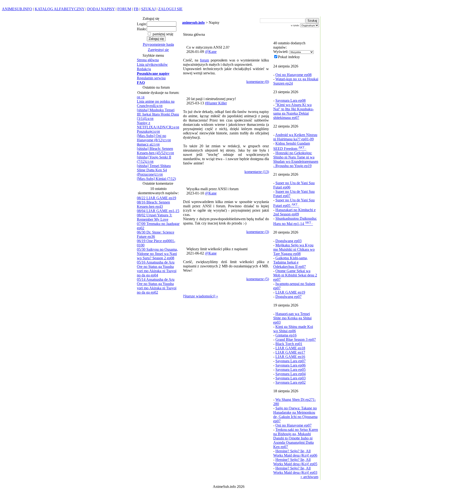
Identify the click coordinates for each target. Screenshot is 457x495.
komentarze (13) (256, 172)
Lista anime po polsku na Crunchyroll (155, 102)
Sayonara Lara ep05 (290, 369)
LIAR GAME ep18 (290, 348)
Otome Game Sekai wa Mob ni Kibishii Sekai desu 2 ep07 (295, 275)
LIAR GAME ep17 (290, 352)
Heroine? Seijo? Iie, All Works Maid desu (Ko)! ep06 (295, 453)
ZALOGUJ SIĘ (170, 9)
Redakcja (144, 69)
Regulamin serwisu (151, 78)
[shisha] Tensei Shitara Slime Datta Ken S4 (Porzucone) (154, 168)
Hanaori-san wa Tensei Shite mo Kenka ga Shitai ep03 (292, 318)
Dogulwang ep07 (288, 297)
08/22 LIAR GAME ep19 (156, 198)
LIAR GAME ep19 (290, 292)
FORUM (124, 9)
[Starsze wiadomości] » (200, 296)
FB (136, 9)
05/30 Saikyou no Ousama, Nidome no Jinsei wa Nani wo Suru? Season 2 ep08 (157, 253)
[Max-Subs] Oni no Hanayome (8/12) (151, 136)
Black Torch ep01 (288, 344)
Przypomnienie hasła (158, 44)
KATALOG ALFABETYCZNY (59, 9)
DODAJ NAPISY (101, 9)
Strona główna (148, 60)
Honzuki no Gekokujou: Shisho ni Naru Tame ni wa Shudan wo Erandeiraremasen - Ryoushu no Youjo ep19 (295, 159)
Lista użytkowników (152, 64)
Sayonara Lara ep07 (290, 361)
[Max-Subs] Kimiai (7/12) (156, 177)
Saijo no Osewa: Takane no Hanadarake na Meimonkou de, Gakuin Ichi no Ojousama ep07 (295, 414)
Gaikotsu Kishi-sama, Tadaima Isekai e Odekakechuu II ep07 (290, 262)
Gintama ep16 (286, 335)
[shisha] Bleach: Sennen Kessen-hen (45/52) (155, 149)
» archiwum (309, 477)
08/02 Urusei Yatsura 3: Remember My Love (154, 217)
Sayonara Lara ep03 (290, 378)
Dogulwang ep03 (288, 241)
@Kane (211, 52)
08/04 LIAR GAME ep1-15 (158, 211)
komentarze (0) (257, 82)
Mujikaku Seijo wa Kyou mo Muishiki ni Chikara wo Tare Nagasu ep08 (294, 249)
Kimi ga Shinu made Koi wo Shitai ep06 (293, 329)
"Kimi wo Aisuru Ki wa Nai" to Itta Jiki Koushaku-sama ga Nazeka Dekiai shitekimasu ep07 (293, 111)
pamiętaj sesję (162, 34)
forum (204, 60)
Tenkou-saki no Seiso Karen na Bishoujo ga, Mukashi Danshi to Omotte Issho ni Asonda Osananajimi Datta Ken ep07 (295, 438)
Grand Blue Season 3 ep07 (295, 339)
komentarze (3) (257, 232)
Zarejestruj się (158, 50)
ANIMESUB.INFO (17, 9)
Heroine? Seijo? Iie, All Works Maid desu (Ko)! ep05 (295, 462)
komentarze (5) (257, 279)
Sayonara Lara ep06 (290, 365)
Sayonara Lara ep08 (290, 100)
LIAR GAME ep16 (290, 357)
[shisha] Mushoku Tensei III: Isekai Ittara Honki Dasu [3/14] (158, 112)
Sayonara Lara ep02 (290, 382)
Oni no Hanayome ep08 (293, 75)
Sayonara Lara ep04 (290, 374)
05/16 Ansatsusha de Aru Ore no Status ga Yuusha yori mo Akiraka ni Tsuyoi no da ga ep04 (156, 268)
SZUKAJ (148, 9)
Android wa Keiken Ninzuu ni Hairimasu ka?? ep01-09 (295, 137)
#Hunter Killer (216, 103)
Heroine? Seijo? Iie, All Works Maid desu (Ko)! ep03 (295, 470)
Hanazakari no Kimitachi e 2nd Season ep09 (294, 212)
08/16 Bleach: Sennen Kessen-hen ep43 (153, 204)
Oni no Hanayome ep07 (293, 425)
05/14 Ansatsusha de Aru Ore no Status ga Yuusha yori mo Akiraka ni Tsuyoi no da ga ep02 (156, 285)
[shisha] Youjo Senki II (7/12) (155, 157)
